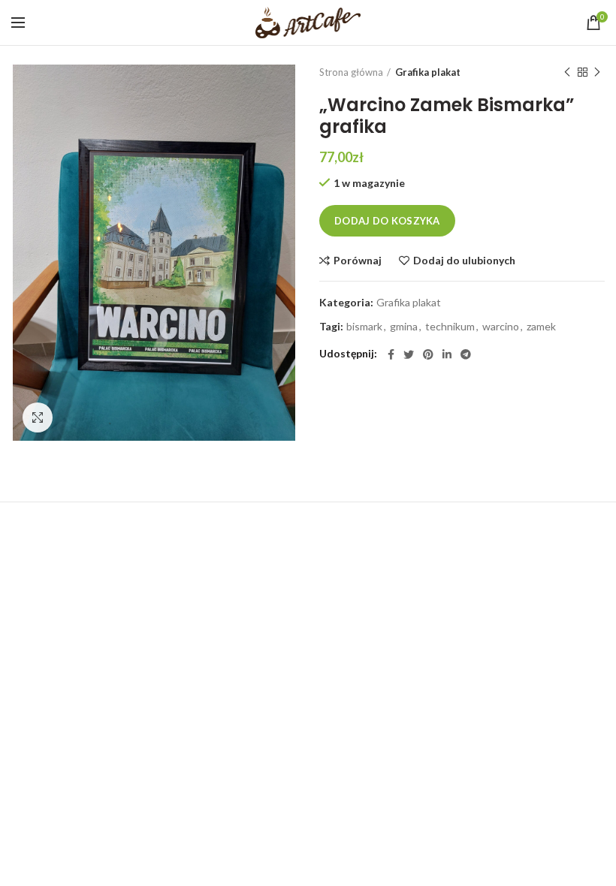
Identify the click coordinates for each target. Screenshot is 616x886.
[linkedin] (447, 354)
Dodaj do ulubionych (464, 260)
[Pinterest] (428, 354)
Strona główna (351, 72)
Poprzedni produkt (567, 72)
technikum (450, 327)
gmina (404, 327)
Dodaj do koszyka (387, 221)
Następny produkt (597, 72)
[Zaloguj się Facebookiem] (391, 354)
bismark (364, 327)
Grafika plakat (427, 72)
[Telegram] (466, 354)
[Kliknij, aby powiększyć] (38, 417)
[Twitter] (408, 354)
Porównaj (358, 260)
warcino (500, 327)
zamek (541, 327)
